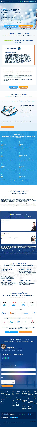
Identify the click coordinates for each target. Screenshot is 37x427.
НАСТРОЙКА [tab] (14, 101)
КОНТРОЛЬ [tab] (22, 101)
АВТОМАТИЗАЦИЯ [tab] (31, 101)
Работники (29, 40)
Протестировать (7, 126)
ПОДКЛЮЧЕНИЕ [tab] (5, 101)
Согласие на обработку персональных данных (9, 422)
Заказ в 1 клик (32, 1)
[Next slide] (35, 313)
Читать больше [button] (3, 256)
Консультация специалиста (26, 26)
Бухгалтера (18, 42)
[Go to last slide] (2, 313)
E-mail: (3, 372)
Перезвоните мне (23, 87)
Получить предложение (7, 385)
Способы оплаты (3, 424)
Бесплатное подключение (11, 26)
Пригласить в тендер (25, 331)
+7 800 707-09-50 (26, 1)
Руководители (20, 40)
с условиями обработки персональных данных (10, 377)
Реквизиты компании (21, 422)
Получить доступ (13, 87)
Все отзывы (11, 331)
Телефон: (3, 367)
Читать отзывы (4, 305)
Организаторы (8, 40)
